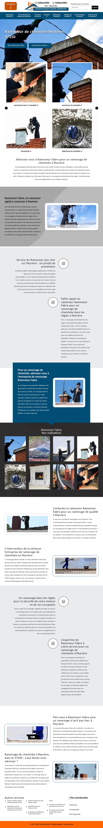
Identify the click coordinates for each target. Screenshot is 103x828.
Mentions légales (57, 824)
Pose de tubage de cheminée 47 (80, 15)
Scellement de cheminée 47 (68, 15)
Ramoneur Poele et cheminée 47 (92, 15)
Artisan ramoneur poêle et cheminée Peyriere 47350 (14, 801)
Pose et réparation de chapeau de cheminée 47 (24, 15)
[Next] (96, 108)
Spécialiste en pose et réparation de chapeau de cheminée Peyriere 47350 (14, 808)
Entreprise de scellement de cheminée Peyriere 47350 (57, 805)
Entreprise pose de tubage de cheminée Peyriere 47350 (56, 812)
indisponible (43, 3)
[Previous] (6, 108)
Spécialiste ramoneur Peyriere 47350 (34, 807)
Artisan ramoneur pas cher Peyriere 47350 (35, 801)
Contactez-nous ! (40, 45)
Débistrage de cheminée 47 (56, 15)
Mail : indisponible (51, 6)
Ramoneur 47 (47, 15)
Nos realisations (16, 45)
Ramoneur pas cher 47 (38, 15)
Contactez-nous (68, 824)
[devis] (11, 8)
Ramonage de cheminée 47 (9, 15)
